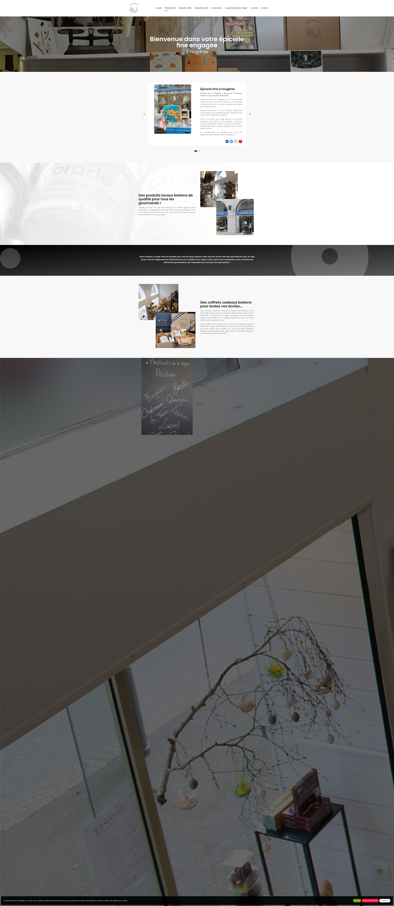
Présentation (170, 8)
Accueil (159, 8)
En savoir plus (384, 900)
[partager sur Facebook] (227, 141)
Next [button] (249, 114)
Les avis (254, 8)
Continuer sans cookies (370, 900)
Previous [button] (144, 114)
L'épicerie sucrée (201, 8)
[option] (197, 114)
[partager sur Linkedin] (236, 141)
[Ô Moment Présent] (172, 109)
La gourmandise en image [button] (236, 8)
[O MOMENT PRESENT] (134, 8)
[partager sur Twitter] (231, 141)
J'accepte (357, 900)
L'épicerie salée (185, 8)
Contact (264, 8)
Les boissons (216, 8)
